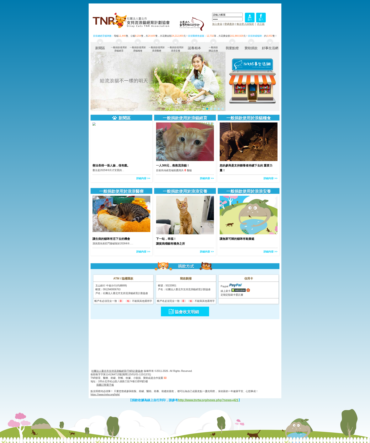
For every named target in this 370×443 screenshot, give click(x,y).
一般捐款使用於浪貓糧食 (138, 49)
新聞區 (100, 48)
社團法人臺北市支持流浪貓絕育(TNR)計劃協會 (117, 371)
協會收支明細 (187, 312)
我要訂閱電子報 (105, 384)
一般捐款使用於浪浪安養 (175, 49)
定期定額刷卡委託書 (232, 294)
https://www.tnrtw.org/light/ (105, 394)
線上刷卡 (226, 290)
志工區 (261, 24)
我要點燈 (232, 48)
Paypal (225, 286)
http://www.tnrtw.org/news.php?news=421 (208, 400)
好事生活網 (270, 48)
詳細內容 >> (143, 178)
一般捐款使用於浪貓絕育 (119, 49)
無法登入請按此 (245, 24)
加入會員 (217, 24)
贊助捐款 (251, 48)
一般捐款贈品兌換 (213, 49)
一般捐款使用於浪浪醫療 (157, 49)
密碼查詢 (229, 24)
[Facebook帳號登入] (261, 21)
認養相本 (194, 48)
